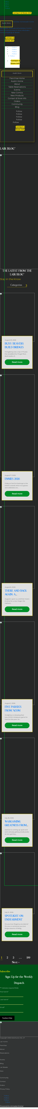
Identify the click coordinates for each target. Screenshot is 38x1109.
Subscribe (7, 1018)
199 (28, 957)
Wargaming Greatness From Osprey (16, 825)
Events (2, 1060)
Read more (17, 362)
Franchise (3, 1045)
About (2, 28)
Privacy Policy (5, 1089)
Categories (16, 284)
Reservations (4, 1053)
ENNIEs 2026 (12, 479)
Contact (3, 1081)
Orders (2, 1085)
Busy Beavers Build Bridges (14, 345)
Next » (15, 962)
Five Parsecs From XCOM (13, 708)
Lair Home (4, 1042)
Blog (1, 1063)
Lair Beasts (4, 1067)
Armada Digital (16, 1106)
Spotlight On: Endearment (14, 917)
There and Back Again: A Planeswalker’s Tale (16, 596)
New (1, 1071)
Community (4, 1078)
